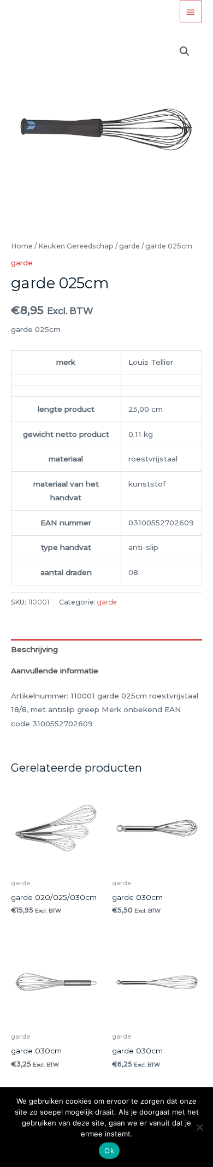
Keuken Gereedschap (76, 246)
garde (129, 246)
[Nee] (199, 1127)
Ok (109, 1150)
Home (22, 246)
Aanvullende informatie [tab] (54, 670)
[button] (184, 51)
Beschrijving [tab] (34, 649)
